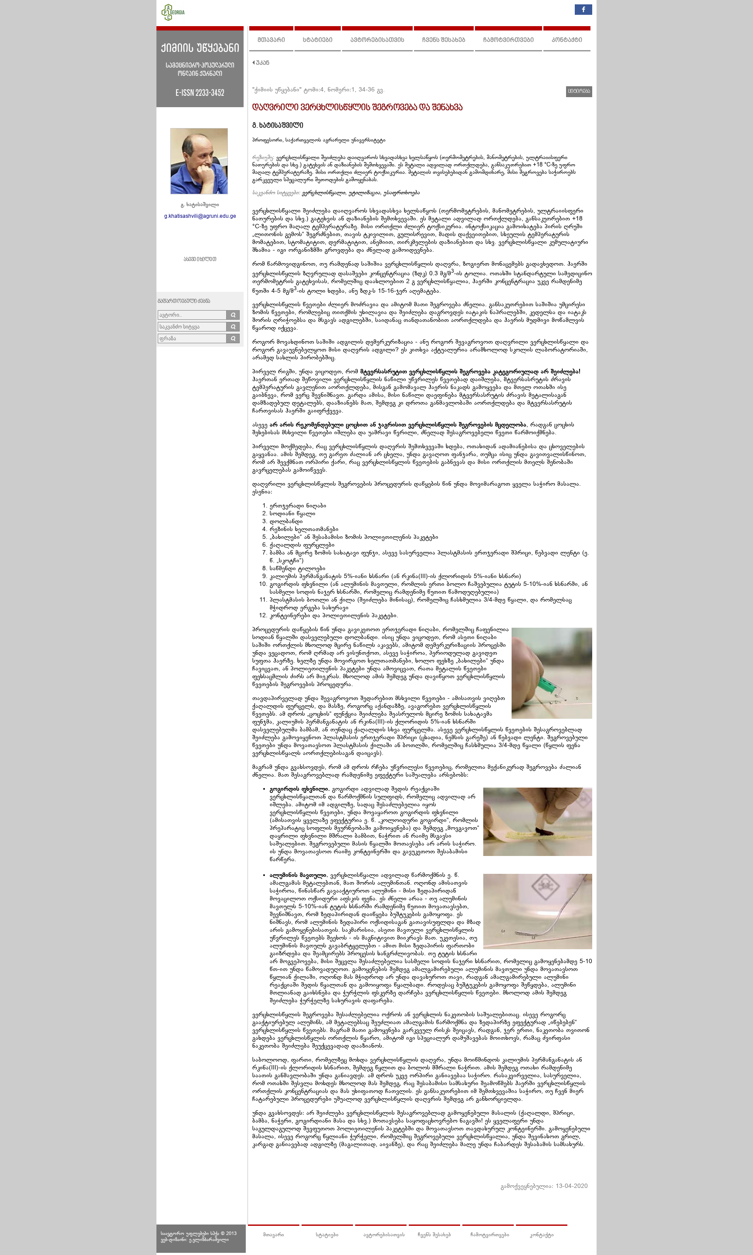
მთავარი (271, 40)
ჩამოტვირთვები (508, 40)
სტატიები (317, 40)
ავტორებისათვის (377, 40)
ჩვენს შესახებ (443, 40)
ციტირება (579, 91)
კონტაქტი (567, 40)
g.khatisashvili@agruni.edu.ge (200, 216)
